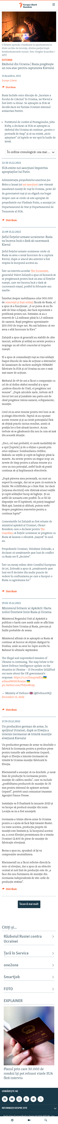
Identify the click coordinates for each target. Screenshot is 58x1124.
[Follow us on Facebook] (5, 1099)
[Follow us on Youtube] (12, 1099)
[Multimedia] (29, 1120)
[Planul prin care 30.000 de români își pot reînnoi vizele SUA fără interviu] (29, 1035)
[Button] (9, 88)
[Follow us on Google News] (33, 1099)
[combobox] (31, 152)
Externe (7, 60)
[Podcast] (12, 1120)
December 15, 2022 (13, 697)
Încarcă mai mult (29, 904)
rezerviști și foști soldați (19, 302)
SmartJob (12, 977)
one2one (11, 965)
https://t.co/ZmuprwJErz (28, 677)
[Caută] (45, 1120)
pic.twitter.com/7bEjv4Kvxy (18, 685)
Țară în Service (16, 953)
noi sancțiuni (30, 184)
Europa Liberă (9, 80)
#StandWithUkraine (14, 681)
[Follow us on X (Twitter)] (40, 1099)
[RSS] (26, 1099)
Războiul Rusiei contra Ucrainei (23, 939)
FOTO (8, 989)
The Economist (39, 271)
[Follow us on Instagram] (19, 1099)
